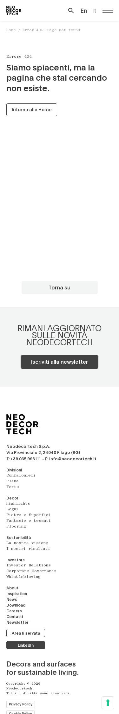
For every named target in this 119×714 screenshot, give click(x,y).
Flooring (16, 526)
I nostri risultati (28, 549)
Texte (12, 487)
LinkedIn (26, 645)
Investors (15, 559)
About (12, 587)
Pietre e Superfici (28, 515)
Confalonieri (21, 475)
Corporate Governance (31, 571)
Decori (12, 497)
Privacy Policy (20, 704)
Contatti (14, 616)
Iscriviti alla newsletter (59, 361)
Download (15, 605)
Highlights (18, 504)
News (11, 599)
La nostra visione (27, 543)
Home (11, 30)
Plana (12, 481)
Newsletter (17, 622)
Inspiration (16, 593)
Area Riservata (26, 633)
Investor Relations (28, 565)
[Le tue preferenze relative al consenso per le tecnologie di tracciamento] (108, 703)
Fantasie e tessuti (28, 521)
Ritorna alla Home (32, 109)
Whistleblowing (23, 577)
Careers (14, 610)
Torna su (59, 287)
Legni (12, 509)
